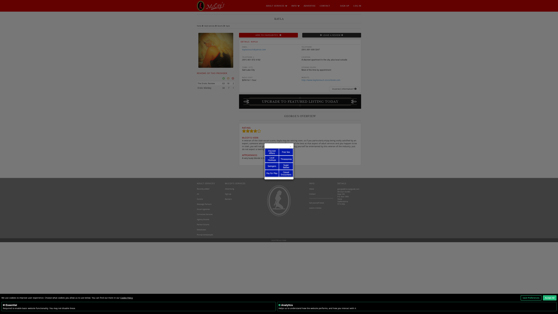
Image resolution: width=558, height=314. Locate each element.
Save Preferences (531, 297)
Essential (11, 305)
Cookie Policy (126, 297)
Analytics (287, 305)
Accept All (550, 297)
